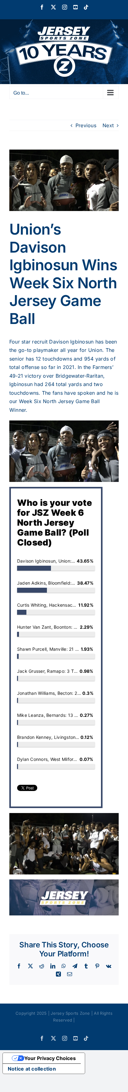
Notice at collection (32, 1069)
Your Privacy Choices (50, 1058)
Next (108, 125)
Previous (85, 125)
